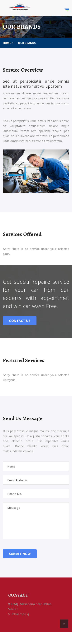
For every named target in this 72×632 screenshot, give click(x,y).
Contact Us (19, 321)
